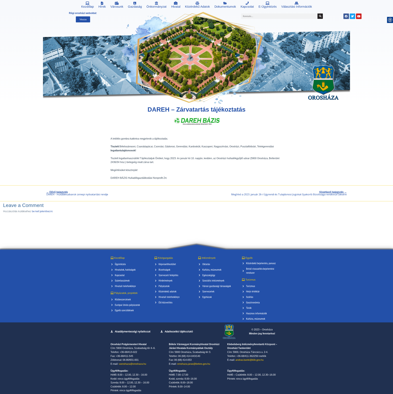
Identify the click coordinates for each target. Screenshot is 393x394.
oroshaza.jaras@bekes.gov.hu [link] (193, 364)
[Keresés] (320, 16)
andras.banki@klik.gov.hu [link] (249, 360)
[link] (87, 5)
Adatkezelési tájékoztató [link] (179, 331)
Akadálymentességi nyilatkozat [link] (132, 331)
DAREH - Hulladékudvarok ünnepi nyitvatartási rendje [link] (77, 193)
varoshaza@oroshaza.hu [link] (132, 364)
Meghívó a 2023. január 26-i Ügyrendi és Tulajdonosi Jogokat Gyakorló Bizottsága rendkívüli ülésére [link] (289, 193)
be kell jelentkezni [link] (42, 211)
